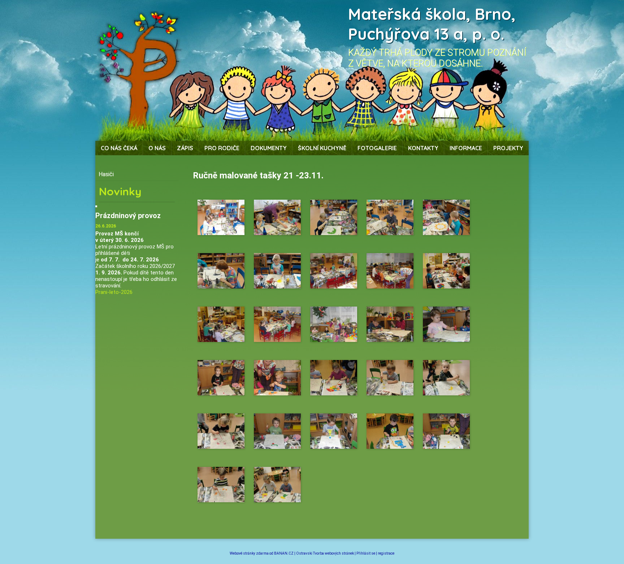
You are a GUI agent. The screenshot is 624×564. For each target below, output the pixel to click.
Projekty (508, 148)
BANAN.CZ (284, 553)
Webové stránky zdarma (249, 553)
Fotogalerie (377, 148)
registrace (386, 553)
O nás (157, 148)
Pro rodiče (221, 148)
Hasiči (106, 174)
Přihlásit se (365, 553)
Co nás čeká (119, 148)
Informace (466, 148)
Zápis (185, 148)
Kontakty (423, 148)
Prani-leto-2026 (114, 292)
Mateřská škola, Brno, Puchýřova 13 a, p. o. (432, 24)
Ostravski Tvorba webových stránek (325, 553)
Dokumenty (269, 148)
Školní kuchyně (322, 148)
